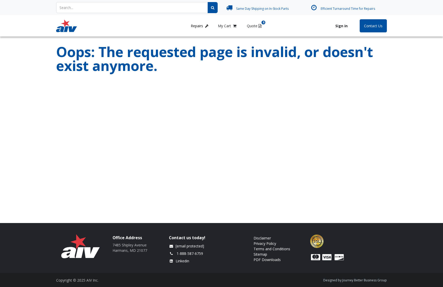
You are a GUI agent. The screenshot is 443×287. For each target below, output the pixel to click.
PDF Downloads (268, 259)
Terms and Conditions (272, 248)
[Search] (213, 7)
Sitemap (260, 254)
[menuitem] (94, 26)
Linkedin (182, 260)
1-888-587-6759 (190, 253)
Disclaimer (262, 238)
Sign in (341, 25)
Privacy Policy (265, 243)
